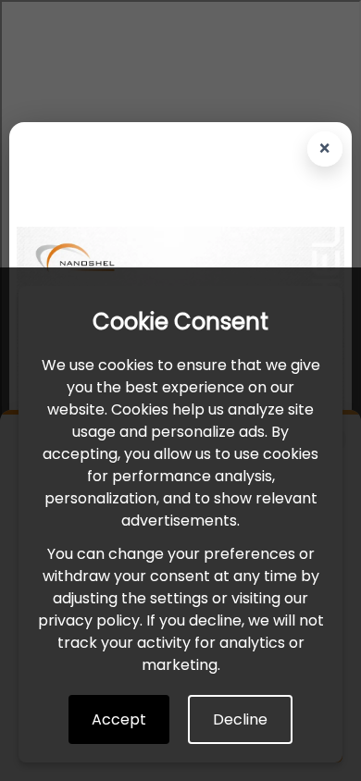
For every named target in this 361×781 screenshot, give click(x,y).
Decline (240, 719)
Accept (119, 719)
